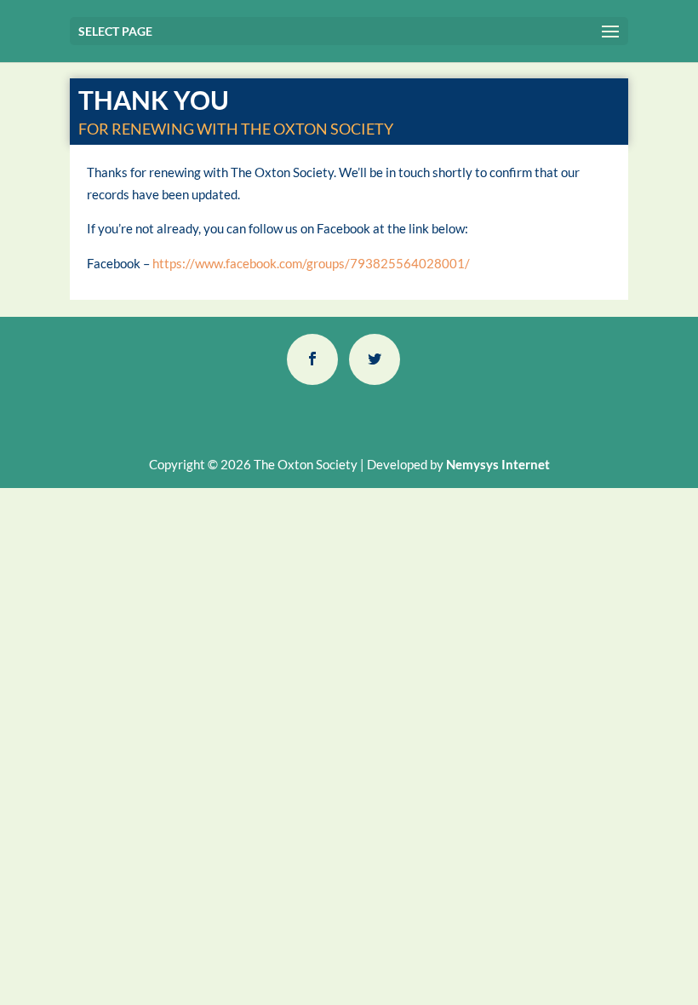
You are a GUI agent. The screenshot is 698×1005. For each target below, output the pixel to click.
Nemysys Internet (498, 464)
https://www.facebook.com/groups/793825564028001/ (311, 263)
